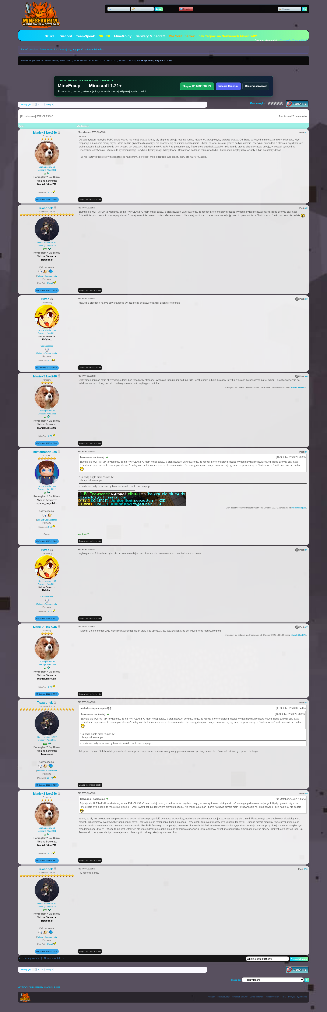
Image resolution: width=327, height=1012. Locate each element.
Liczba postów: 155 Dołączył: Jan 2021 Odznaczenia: (46, 341)
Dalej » (49, 104)
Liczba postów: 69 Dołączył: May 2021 (47, 168)
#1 (306, 132)
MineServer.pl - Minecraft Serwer (232, 997)
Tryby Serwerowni (78, 60)
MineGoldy (123, 36)
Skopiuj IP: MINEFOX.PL (197, 86)
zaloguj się (64, 49)
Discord (65, 36)
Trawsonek (45, 208)
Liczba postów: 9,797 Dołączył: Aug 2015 (47, 244)
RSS (284, 997)
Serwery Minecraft (150, 36)
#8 (306, 702)
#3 (306, 299)
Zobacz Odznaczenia (47, 276)
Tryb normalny (300, 116)
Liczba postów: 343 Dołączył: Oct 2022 (47, 487)
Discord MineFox (228, 86)
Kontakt (211, 997)
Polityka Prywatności (297, 997)
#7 (306, 627)
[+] (48, 172)
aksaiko (81, 534)
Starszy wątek (31, 958)
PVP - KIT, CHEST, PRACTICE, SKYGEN (108, 60)
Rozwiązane (134, 60)
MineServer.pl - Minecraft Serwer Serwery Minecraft (45, 60)
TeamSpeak (85, 36)
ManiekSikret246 (45, 132)
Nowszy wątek (52, 958)
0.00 (50, 192)
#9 (306, 793)
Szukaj (50, 36)
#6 (306, 550)
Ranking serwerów (256, 86)
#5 (306, 452)
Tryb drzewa (285, 116)
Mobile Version (272, 997)
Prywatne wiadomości (266, 40)
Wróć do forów (256, 997)
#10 (306, 869)
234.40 (50, 283)
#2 (306, 208)
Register (186, 9)
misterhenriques (45, 452)
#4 (306, 376)
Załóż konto (46, 49)
